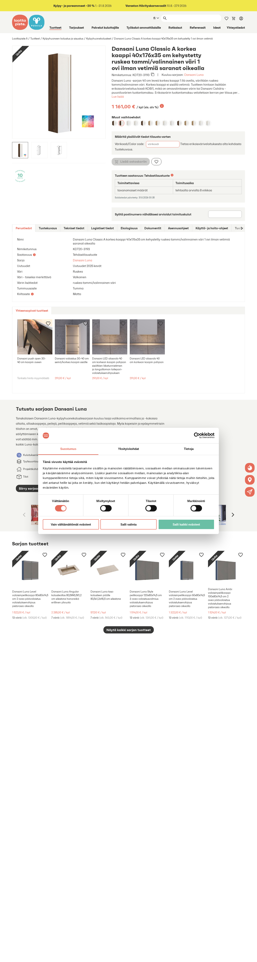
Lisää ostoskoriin (133, 161)
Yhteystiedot (236, 27)
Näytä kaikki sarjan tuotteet (128, 630)
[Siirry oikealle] (241, 228)
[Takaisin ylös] (251, 956)
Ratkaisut (175, 27)
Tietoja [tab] (189, 449)
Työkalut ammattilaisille (143, 27)
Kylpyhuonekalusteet (98, 38)
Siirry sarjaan (29, 488)
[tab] (23, 228)
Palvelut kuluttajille (105, 27)
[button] (250, 492)
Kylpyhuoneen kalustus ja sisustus (63, 38)
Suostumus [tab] (68, 449)
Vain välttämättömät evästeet (71, 524)
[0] (234, 18)
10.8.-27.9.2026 (156, 6)
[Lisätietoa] (161, 106)
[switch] (106, 508)
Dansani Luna (194, 75)
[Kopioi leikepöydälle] (152, 75)
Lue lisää (118, 96)
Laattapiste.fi (20, 38)
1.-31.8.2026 (82, 6)
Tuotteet (55, 27)
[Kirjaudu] (241, 18)
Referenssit (198, 27)
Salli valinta (128, 524)
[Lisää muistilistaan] (156, 161)
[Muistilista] (226, 18)
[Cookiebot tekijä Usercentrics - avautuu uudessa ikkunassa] (196, 435)
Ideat (217, 27)
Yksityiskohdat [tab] (128, 449)
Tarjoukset (76, 27)
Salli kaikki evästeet (186, 524)
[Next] (232, 514)
